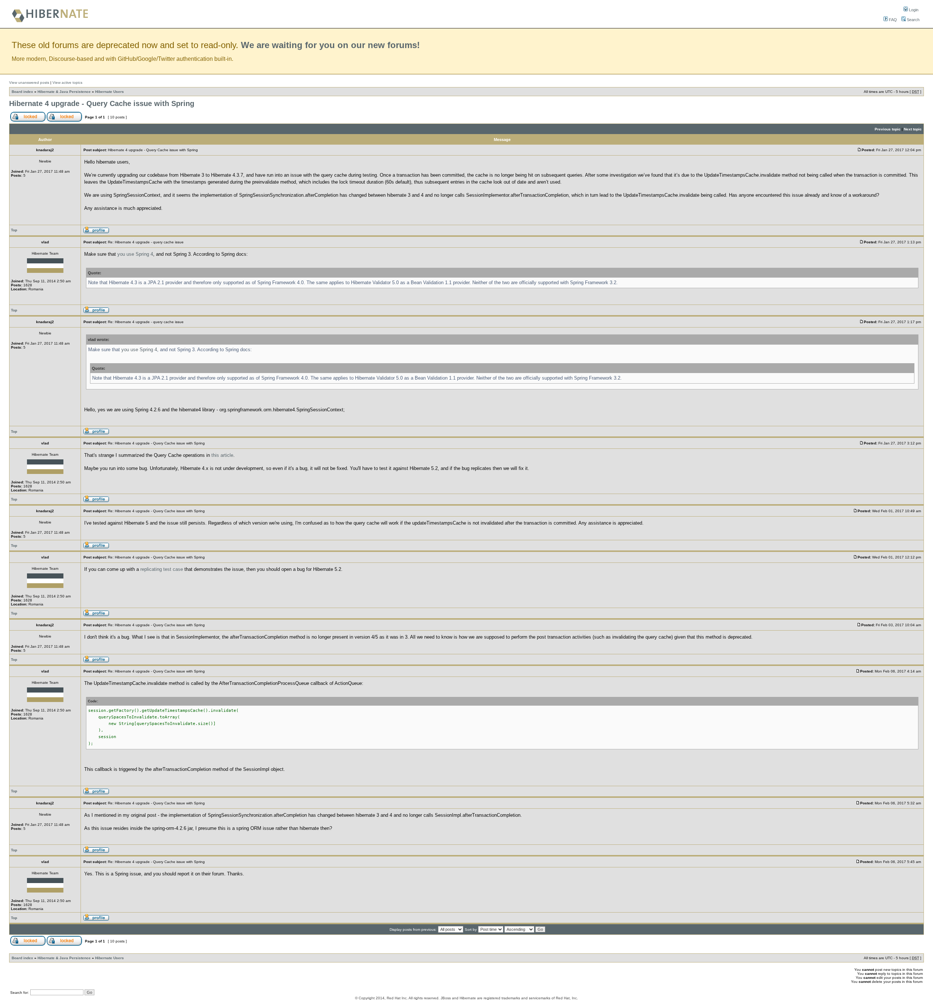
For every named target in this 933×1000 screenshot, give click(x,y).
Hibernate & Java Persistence (64, 92)
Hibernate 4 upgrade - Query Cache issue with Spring (101, 103)
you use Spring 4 (135, 254)
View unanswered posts (29, 83)
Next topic (913, 129)
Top (14, 230)
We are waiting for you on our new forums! (330, 45)
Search (913, 19)
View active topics (67, 83)
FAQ (892, 19)
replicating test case (161, 569)
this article (222, 455)
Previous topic (888, 129)
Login (913, 10)
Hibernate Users (109, 92)
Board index (22, 92)
